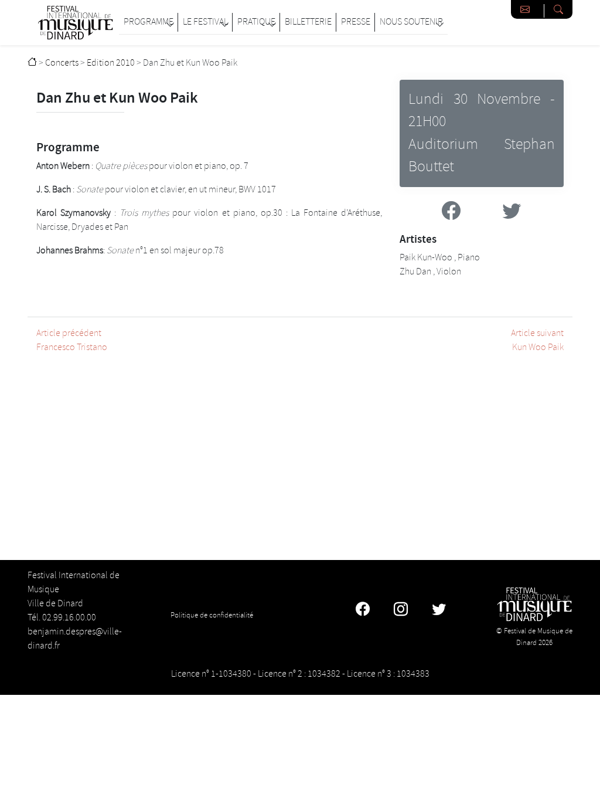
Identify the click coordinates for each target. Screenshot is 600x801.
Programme (148, 22)
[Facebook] (363, 611)
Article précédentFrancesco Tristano (71, 340)
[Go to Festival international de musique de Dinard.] (32, 63)
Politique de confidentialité (212, 615)
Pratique (256, 22)
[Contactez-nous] (527, 9)
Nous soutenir (411, 22)
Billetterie (308, 22)
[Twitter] (439, 611)
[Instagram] (401, 611)
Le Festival (205, 22)
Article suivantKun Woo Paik (537, 340)
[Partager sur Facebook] (451, 213)
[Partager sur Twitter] (511, 213)
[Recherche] (558, 9)
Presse (355, 22)
